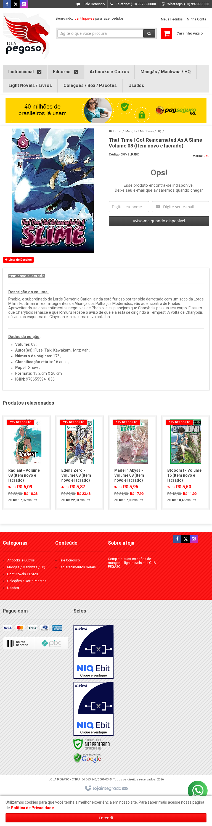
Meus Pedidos (172, 19)
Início (117, 131)
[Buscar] (149, 33)
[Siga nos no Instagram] (24, 4)
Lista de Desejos (20, 260)
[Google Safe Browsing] (87, 758)
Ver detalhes (29, 483)
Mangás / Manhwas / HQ (143, 131)
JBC (206, 156)
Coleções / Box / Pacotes (26, 581)
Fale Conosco (94, 4)
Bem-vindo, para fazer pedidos (90, 18)
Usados (13, 588)
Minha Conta (196, 19)
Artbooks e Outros (21, 560)
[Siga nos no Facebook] (7, 4)
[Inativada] (93, 652)
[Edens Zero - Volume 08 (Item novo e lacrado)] (79, 462)
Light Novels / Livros (22, 574)
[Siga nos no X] (15, 4)
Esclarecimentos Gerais (77, 567)
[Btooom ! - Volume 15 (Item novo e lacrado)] (185, 462)
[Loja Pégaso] (26, 35)
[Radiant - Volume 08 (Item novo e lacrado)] (26, 462)
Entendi (106, 817)
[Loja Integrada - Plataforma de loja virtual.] (106, 788)
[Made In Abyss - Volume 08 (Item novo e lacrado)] (132, 462)
